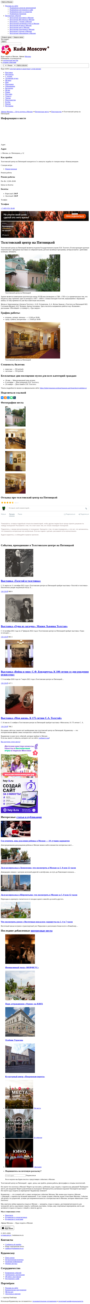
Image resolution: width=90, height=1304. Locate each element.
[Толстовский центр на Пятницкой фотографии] (45, 416)
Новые (3, 514)
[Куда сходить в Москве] (25, 54)
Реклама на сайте (11, 1288)
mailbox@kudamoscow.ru (14, 1248)
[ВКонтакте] (2, 397)
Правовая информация (13, 1262)
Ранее (20, 514)
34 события (38, 1137)
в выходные (25, 69)
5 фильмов (37, 1167)
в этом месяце (36, 69)
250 (4, 591)
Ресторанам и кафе (12, 1279)
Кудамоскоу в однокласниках (16, 1217)
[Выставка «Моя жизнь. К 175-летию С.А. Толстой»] (45, 700)
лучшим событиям (9, 62)
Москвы (28, 56)
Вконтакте (9, 1215)
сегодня (13, 69)
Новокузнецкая (11, 169)
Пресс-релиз (9, 1258)
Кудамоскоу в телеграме (14, 1219)
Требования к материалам (15, 1275)
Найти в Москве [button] (7, 2)
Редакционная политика (14, 1260)
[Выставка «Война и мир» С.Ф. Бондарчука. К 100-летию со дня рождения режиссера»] (45, 654)
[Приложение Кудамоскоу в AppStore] (7, 1229)
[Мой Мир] (8, 397)
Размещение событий (13, 1273)
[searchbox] (45, 41)
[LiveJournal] (14, 397)
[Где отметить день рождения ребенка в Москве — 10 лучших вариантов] (16, 836)
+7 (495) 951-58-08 (8, 208)
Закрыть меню (18, 37)
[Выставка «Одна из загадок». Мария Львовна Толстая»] (45, 608)
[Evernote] (11, 397)
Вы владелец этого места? (10, 742)
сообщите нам (44, 738)
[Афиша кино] (19, 1167)
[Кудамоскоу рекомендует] (19, 1137)
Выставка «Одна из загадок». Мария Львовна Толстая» (34, 626)
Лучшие (12, 514)
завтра (18, 69)
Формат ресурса (11, 1264)
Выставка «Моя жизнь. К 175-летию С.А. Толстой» (31, 718)
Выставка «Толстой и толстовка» (21, 580)
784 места (37, 1108)
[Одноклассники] (5, 397)
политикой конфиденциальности (70, 1301)
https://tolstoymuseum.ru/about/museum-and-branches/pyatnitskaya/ (63, 388)
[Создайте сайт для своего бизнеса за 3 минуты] (19, 812)
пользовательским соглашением (45, 1301)
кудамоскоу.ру (6, 1235)
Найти (4, 41)
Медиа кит (9, 1292)
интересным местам (10, 60)
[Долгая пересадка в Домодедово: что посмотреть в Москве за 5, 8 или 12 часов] (16, 864)
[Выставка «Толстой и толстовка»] (45, 563)
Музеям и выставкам (13, 1277)
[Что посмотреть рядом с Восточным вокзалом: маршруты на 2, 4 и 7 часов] (16, 918)
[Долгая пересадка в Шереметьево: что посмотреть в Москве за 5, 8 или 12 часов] (16, 890)
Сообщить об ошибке (13, 1244)
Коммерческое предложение (15, 1290)
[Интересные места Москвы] (19, 1108)
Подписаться (31, 1175)
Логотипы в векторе (13, 1294)
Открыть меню (6, 37)
